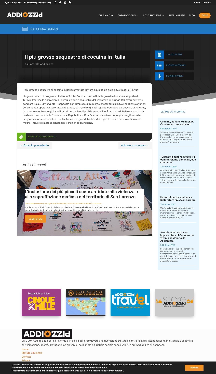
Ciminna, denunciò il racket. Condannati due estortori (177, 123)
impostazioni (116, 370)
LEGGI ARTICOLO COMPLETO (42, 136)
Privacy (26, 360)
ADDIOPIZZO (62, 204)
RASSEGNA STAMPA (176, 65)
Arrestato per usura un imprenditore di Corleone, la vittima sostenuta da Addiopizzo (177, 236)
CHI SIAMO (104, 15)
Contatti (207, 3)
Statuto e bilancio (32, 352)
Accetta (194, 367)
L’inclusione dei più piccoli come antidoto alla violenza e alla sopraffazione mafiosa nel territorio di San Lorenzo (81, 194)
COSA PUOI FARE (152, 15)
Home (197, 3)
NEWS (88, 204)
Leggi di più (36, 218)
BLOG (192, 15)
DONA (205, 15)
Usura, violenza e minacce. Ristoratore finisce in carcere (178, 199)
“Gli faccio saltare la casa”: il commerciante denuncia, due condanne (178, 159)
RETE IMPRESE (177, 15)
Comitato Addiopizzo (41, 64)
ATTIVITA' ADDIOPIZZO (77, 204)
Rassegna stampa (44, 29)
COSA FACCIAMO (127, 15)
